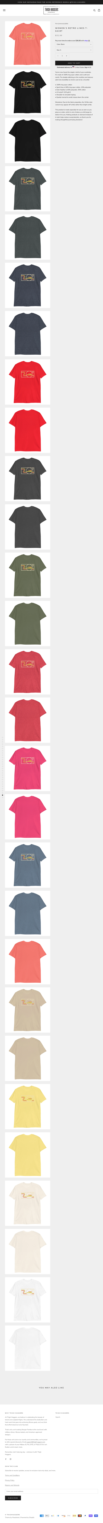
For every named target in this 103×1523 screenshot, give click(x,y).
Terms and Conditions (12, 1475)
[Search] (94, 10)
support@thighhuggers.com (35, 1442)
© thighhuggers (12, 1514)
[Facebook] (6, 1459)
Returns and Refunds (12, 1485)
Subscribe (13, 1498)
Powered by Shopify (27, 1517)
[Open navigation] (4, 10)
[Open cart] (99, 10)
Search (58, 1417)
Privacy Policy (9, 1480)
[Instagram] (10, 1459)
